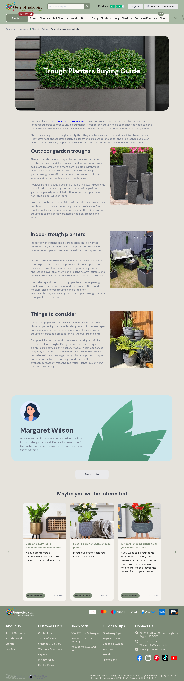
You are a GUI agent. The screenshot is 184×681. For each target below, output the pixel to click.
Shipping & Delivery (49, 643)
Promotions (110, 659)
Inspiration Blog (112, 638)
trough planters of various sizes (68, 121)
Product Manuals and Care (83, 648)
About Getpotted (16, 633)
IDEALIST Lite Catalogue (84, 633)
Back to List (92, 474)
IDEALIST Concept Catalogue (81, 640)
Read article (35, 595)
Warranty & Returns (50, 649)
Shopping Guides (113, 643)
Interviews (109, 649)
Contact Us (45, 633)
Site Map (11, 649)
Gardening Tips (112, 633)
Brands (10, 643)
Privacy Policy (46, 659)
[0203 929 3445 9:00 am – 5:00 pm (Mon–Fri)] (175, 18)
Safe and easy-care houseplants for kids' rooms (43, 545)
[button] (175, 552)
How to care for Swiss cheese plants (92, 545)
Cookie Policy (46, 665)
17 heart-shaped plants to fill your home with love (139, 545)
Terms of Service (48, 638)
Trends (107, 654)
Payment (43, 654)
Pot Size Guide (14, 638)
